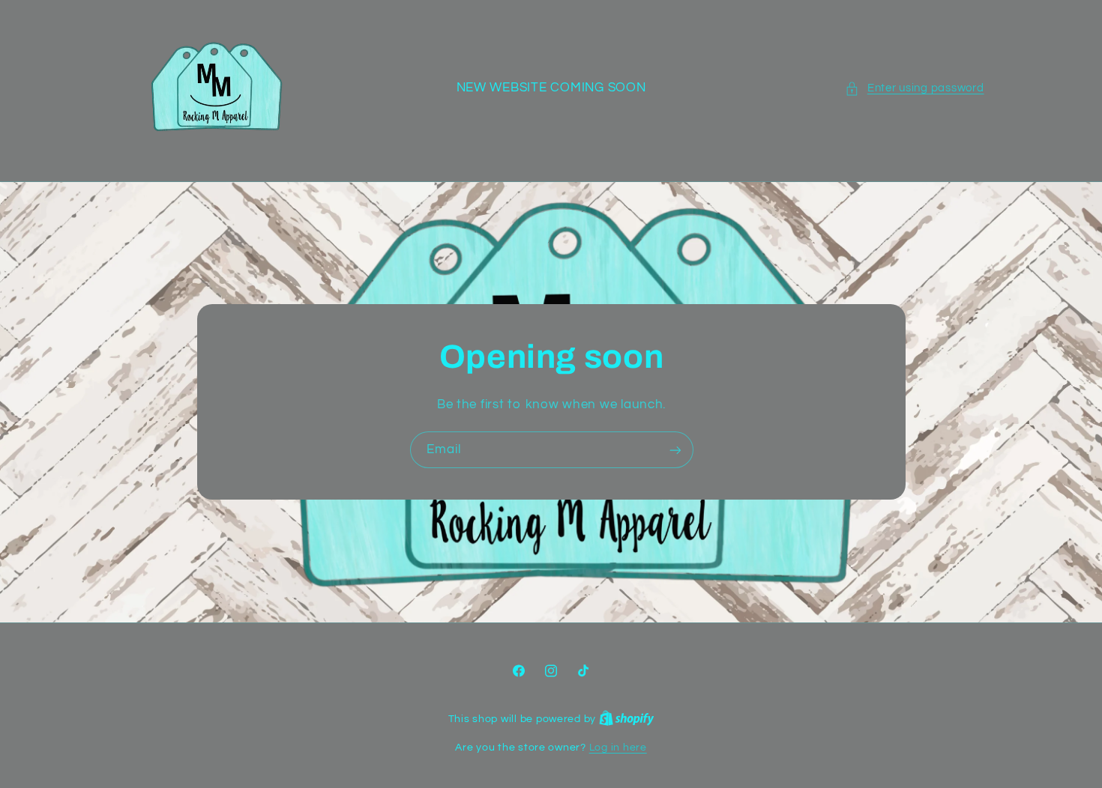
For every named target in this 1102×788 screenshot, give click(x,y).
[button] (914, 88)
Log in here (618, 747)
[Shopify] (626, 719)
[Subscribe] (674, 449)
